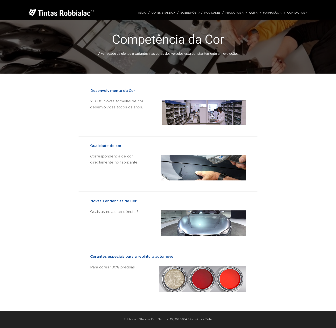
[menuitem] (143, 13)
